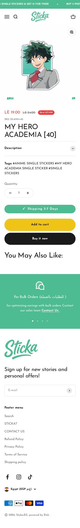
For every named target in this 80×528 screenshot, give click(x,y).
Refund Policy (14, 439)
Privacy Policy (14, 446)
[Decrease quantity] (10, 193)
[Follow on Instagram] (19, 477)
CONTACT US (14, 431)
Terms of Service (15, 454)
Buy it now (40, 238)
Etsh (47, 515)
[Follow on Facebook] (7, 477)
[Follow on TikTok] (30, 477)
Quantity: (11, 184)
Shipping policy (15, 462)
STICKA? (10, 423)
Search (9, 416)
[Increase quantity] (27, 193)
